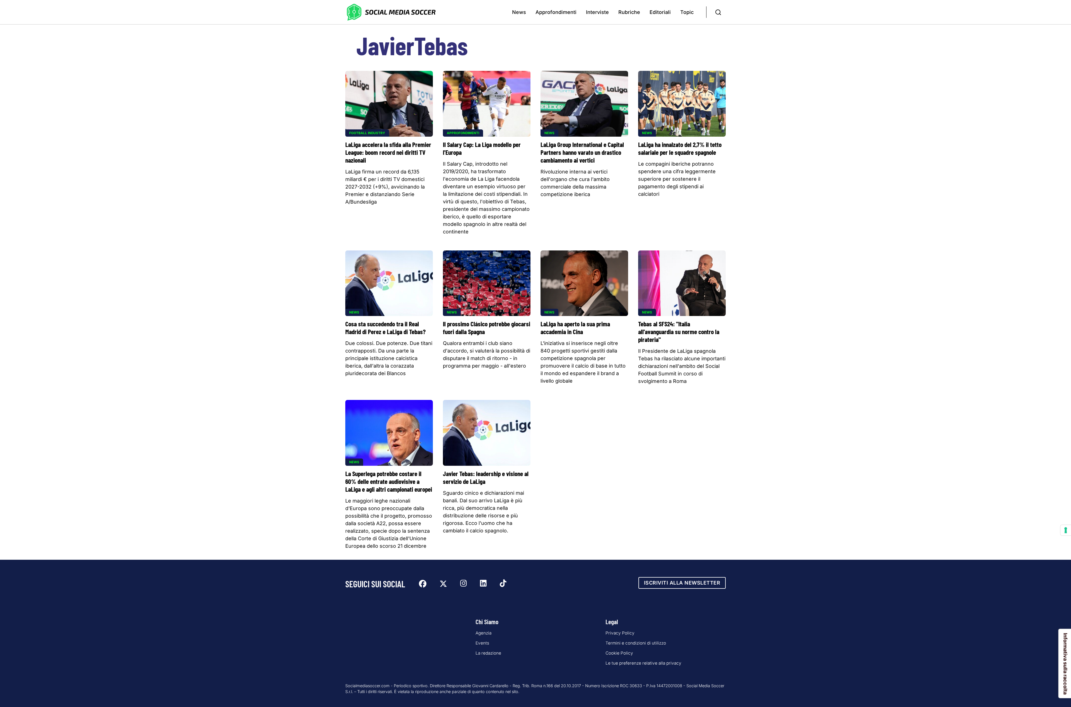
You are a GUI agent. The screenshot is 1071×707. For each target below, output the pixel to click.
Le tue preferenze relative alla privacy (643, 663)
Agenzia (483, 633)
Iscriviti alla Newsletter (682, 583)
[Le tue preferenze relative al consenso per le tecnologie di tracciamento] (1065, 530)
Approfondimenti (556, 12)
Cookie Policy (619, 653)
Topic (687, 12)
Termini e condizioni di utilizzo (636, 643)
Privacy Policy (620, 633)
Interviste (597, 12)
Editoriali (660, 12)
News (519, 12)
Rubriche (629, 12)
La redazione (488, 653)
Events (482, 643)
